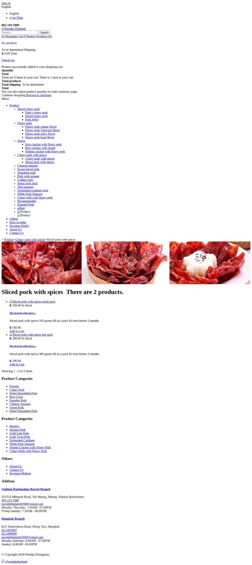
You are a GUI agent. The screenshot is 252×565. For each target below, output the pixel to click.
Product (14, 105)
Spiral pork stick (27, 183)
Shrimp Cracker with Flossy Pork (30, 447)
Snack (21, 140)
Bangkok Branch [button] (13, 518)
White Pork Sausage (30, 194)
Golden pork (25, 179)
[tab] (126, 489)
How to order (17, 222)
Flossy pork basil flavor (39, 137)
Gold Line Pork (19, 433)
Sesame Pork (17, 429)
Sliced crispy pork (28, 109)
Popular (14, 386)
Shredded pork (26, 172)
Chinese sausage (27, 165)
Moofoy (14, 426)
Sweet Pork (16, 407)
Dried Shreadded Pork (23, 393)
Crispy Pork (16, 389)
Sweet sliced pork (28, 169)
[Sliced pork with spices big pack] (31, 334)
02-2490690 (9, 533)
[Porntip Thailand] (14, 28)
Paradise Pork (18, 400)
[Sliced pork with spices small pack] (32, 301)
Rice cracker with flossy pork (43, 144)
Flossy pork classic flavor (41, 126)
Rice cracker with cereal (40, 148)
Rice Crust (16, 397)
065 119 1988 (10, 500)
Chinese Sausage (20, 404)
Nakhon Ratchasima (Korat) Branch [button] (26, 489)
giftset (21, 208)
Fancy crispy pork (36, 112)
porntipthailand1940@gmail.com (22, 504)
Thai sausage (25, 187)
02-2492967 (9, 530)
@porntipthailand (16, 561)
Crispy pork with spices (32, 155)
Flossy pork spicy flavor (40, 133)
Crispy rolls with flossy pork (35, 197)
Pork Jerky (32, 119)
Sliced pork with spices (39, 162)
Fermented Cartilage (22, 440)
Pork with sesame (28, 176)
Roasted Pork (25, 204)
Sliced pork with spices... (22, 313)
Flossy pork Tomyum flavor (42, 130)
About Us (15, 229)
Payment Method (20, 473)
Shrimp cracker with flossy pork (45, 151)
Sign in (6, 3)
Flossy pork (24, 123)
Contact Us (16, 233)
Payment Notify (19, 225)
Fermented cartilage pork (32, 190)
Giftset (13, 218)
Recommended (26, 201)
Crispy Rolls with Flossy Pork (28, 451)
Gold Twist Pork (19, 436)
